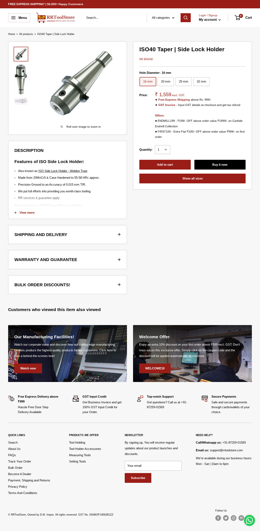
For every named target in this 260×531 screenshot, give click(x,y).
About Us (14, 448)
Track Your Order (19, 461)
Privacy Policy (17, 486)
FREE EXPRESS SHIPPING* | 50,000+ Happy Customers (45, 4)
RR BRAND (146, 59)
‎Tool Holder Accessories (85, 448)
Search (13, 442)
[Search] (186, 17)
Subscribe (138, 478)
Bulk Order (15, 467)
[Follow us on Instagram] (233, 518)
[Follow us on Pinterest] (241, 518)
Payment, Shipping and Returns (29, 480)
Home (11, 34)
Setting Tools (77, 461)
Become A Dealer (19, 474)
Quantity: (146, 149)
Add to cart (165, 164)
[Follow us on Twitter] (226, 518)
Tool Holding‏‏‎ (77, 442)
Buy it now (220, 164)
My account (208, 19)
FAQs (12, 455)
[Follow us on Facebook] (218, 518)
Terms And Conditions (22, 493)
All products (26, 34)
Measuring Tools (80, 455)
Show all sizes (192, 178)
